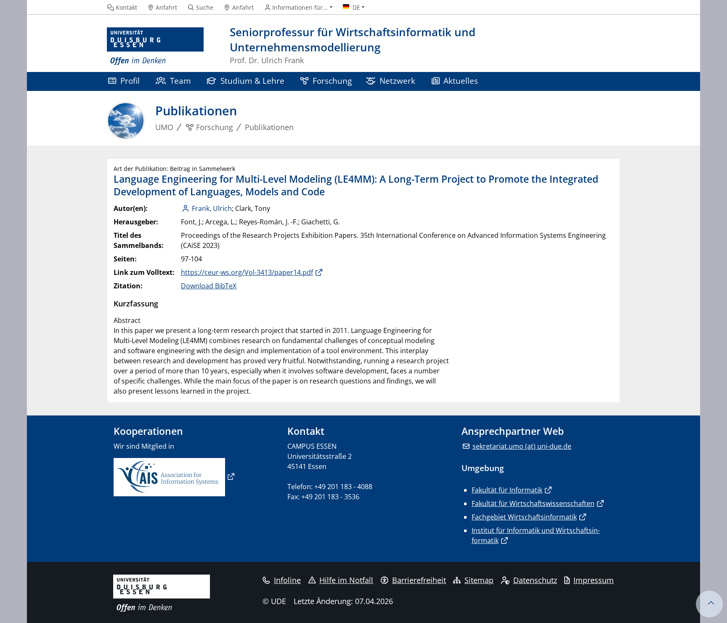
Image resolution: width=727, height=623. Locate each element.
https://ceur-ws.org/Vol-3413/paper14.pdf (247, 272)
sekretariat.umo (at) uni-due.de (521, 446)
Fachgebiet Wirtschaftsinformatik (524, 517)
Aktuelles (460, 80)
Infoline (287, 580)
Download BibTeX (208, 285)
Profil (130, 80)
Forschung (332, 80)
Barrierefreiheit (419, 580)
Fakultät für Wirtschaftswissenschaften (533, 503)
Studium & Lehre (252, 80)
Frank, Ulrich (212, 208)
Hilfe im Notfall (346, 580)
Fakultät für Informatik (507, 490)
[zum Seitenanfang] (709, 604)
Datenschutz (535, 580)
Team (180, 80)
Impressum (593, 580)
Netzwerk (397, 80)
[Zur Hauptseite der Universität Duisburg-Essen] (155, 46)
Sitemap (479, 580)
